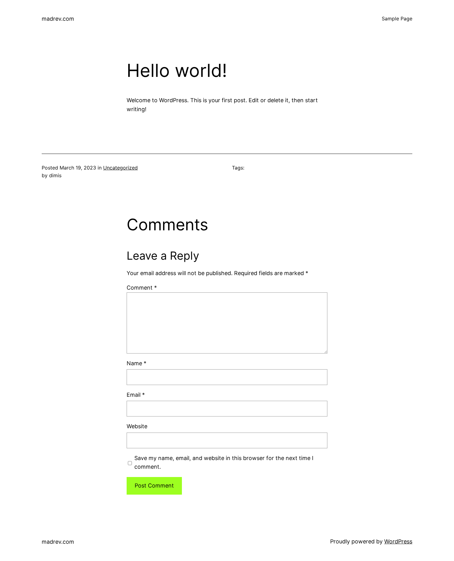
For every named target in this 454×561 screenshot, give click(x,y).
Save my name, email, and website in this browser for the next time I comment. (223, 462)
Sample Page (397, 18)
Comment (142, 287)
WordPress (398, 541)
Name (136, 363)
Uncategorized (120, 168)
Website (137, 426)
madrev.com (58, 18)
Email (136, 394)
